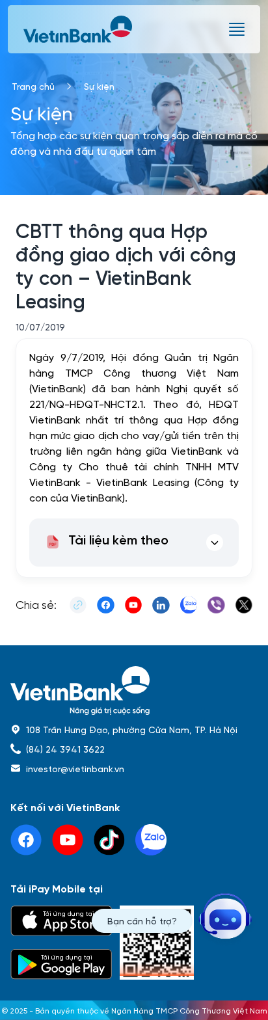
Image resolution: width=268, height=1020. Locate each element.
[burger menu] (236, 29)
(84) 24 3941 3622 (65, 749)
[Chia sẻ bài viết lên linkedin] (160, 605)
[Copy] (78, 605)
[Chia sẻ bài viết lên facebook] (105, 605)
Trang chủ (33, 86)
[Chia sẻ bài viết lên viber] (216, 605)
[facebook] (26, 839)
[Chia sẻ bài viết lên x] (243, 605)
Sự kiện (99, 86)
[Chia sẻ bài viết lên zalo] (188, 605)
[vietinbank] (78, 29)
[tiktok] (109, 839)
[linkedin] (151, 839)
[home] (134, 690)
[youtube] (67, 839)
